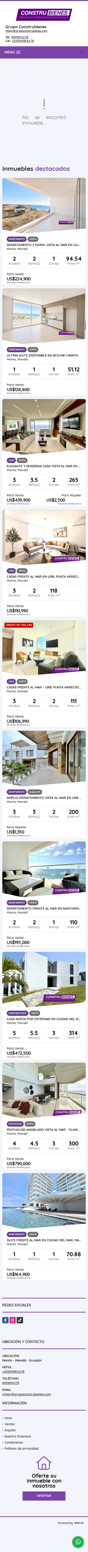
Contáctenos (14, 1442)
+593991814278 (23, 41)
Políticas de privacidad (22, 1448)
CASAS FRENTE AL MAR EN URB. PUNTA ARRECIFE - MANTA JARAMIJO (44, 576)
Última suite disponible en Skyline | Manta (42, 355)
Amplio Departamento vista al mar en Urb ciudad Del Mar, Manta (44, 798)
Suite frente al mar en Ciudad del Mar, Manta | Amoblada (44, 1240)
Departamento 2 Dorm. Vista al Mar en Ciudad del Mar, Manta (44, 245)
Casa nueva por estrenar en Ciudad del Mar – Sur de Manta (44, 1019)
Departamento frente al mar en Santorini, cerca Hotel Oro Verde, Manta (44, 908)
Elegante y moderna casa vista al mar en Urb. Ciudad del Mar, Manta (44, 466)
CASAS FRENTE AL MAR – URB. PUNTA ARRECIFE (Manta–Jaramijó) (44, 687)
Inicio (8, 1418)
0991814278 (19, 37)
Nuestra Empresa (18, 1436)
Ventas (10, 1424)
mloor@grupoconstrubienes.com (26, 31)
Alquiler (10, 1430)
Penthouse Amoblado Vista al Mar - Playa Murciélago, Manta (44, 1130)
